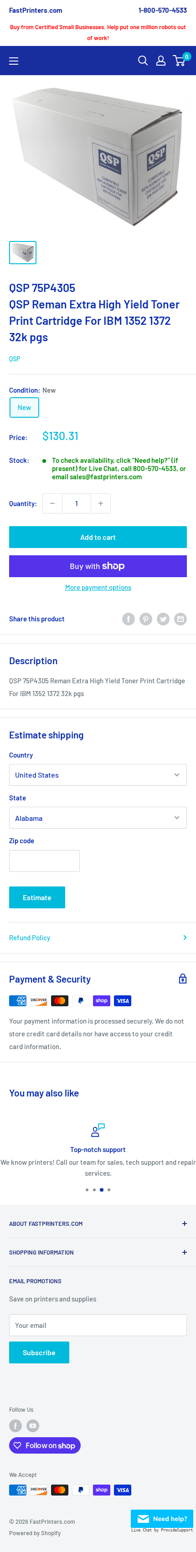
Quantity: (23, 503)
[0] (179, 60)
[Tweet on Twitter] (163, 618)
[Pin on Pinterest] (145, 618)
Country (21, 755)
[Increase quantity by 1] (100, 503)
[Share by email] (180, 618)
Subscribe (39, 1352)
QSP (14, 359)
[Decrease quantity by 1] (52, 503)
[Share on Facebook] (128, 618)
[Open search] (143, 61)
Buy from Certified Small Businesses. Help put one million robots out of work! (98, 32)
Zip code (21, 840)
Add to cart (98, 537)
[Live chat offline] (162, 1516)
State (17, 798)
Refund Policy (29, 937)
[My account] (160, 61)
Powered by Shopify (35, 1533)
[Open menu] (13, 61)
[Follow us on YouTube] (32, 1425)
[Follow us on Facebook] (15, 1425)
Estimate (37, 897)
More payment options (98, 587)
